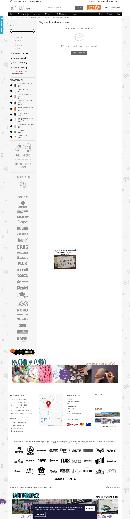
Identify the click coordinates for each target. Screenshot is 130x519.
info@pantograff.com (20, 422)
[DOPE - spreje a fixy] (65, 450)
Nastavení (40, 514)
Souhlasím (90, 508)
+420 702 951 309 (18, 425)
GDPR (68, 404)
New (16, 43)
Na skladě (18, 37)
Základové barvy (41, 441)
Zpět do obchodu (79, 53)
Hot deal (17, 40)
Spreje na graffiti (19, 441)
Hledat (79, 8)
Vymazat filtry (21, 72)
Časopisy (60, 443)
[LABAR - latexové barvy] (111, 471)
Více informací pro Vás (74, 413)
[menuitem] (12, 14)
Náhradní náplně (91, 441)
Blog (68, 411)
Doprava (102, 1)
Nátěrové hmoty (47, 443)
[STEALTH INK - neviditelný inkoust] (30, 471)
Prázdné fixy (101, 441)
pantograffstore (18, 431)
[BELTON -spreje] (88, 450)
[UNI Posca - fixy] (76, 460)
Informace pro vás (113, 1)
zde (73, 509)
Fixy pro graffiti (72, 441)
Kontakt (69, 399)
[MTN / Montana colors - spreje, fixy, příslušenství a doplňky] (19, 450)
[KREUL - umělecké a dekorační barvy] (88, 471)
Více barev (18, 48)
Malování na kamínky (70, 443)
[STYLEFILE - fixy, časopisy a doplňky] (59, 478)
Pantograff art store (19, 428)
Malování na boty (83, 443)
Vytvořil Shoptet (115, 487)
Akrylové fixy (81, 441)
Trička (55, 443)
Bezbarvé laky (51, 441)
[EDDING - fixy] (111, 460)
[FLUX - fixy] (65, 460)
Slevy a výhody (71, 408)
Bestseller (18, 46)
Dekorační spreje (62, 441)
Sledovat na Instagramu (109, 426)
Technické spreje (30, 441)
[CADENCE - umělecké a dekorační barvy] (99, 471)
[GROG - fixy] (42, 460)
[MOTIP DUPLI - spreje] (76, 450)
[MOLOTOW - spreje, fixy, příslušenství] (42, 450)
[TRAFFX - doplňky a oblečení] (71, 478)
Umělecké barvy (110, 441)
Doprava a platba (72, 406)
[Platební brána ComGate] (79, 424)
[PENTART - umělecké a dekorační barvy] (65, 471)
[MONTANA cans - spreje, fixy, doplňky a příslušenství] (53, 450)
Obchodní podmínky (73, 401)
